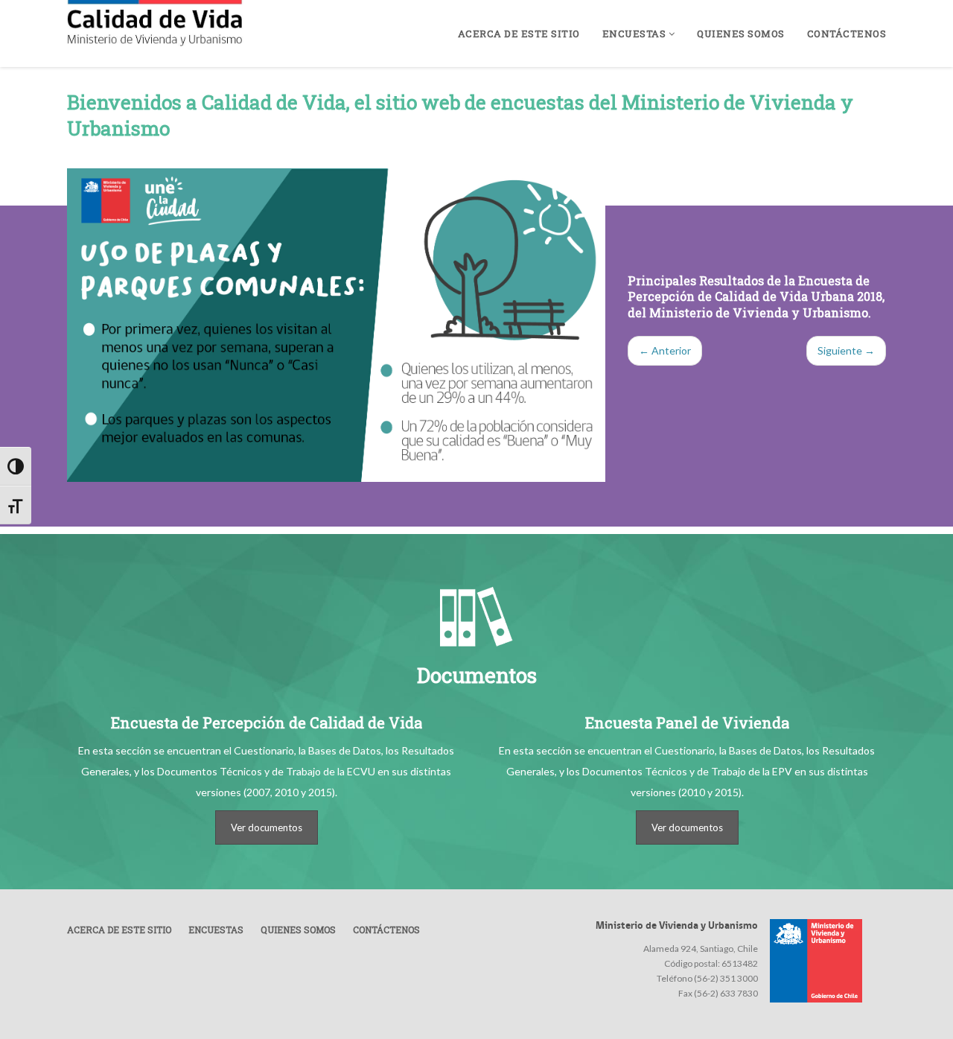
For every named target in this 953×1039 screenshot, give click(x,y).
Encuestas (635, 33)
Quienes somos (741, 33)
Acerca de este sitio (519, 33)
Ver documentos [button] (266, 827)
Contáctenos (847, 33)
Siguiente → (846, 350)
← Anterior (665, 350)
